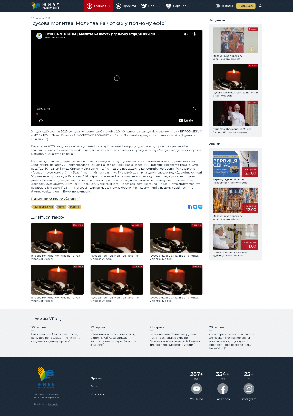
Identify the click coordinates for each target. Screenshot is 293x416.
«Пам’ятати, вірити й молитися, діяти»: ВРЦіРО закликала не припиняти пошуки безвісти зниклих (113, 339)
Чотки (61, 206)
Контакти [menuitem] (97, 394)
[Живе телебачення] (45, 5)
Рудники (75, 206)
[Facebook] (190, 207)
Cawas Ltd (53, 404)
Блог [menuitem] (94, 386)
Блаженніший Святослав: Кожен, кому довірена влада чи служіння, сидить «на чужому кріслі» (55, 338)
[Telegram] (200, 207)
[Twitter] (195, 207)
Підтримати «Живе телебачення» (55, 198)
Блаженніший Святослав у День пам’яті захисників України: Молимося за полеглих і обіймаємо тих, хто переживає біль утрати (175, 339)
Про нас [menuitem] (97, 378)
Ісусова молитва (43, 206)
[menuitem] (98, 6)
